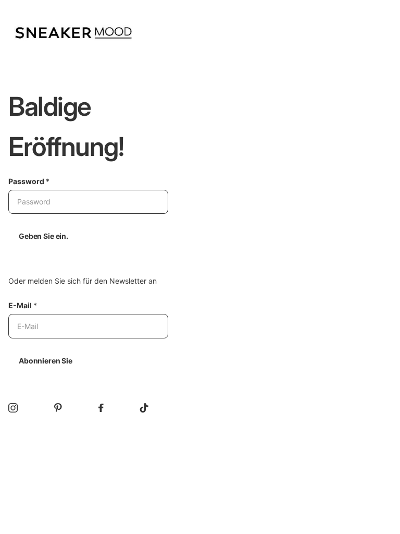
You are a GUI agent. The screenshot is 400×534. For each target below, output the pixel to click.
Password (28, 181)
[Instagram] (13, 407)
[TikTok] (144, 407)
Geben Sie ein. (43, 236)
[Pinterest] (58, 407)
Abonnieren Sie (45, 360)
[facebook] (101, 408)
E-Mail (22, 305)
